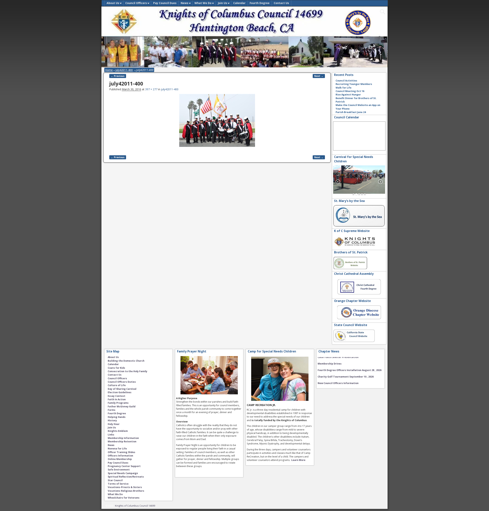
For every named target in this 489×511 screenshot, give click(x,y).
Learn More (298, 460)
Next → (318, 76)
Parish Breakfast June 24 (351, 112)
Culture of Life (117, 385)
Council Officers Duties (122, 381)
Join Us (222, 3)
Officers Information (120, 455)
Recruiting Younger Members (354, 84)
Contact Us (281, 3)
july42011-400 (124, 70)
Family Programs (118, 402)
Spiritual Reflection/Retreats (126, 476)
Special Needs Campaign (123, 473)
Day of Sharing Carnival (122, 389)
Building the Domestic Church (126, 360)
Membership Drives (330, 359)
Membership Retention (122, 441)
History (112, 420)
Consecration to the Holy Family (127, 371)
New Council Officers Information (338, 378)
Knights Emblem (118, 431)
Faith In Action (117, 399)
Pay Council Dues (164, 3)
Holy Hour (114, 424)
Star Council (115, 480)
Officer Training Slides (121, 452)
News (184, 3)
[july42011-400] (217, 122)
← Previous (118, 76)
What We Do (202, 3)
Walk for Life (343, 87)
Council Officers (136, 3)
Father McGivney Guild (121, 406)
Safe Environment (119, 469)
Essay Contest (116, 396)
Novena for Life (117, 448)
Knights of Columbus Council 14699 (135, 505)
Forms (111, 410)
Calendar (239, 3)
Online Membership (120, 459)
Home (109, 70)
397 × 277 (151, 89)
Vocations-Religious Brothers (126, 490)
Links (111, 434)
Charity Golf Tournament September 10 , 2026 (346, 372)
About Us (113, 3)
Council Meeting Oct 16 (350, 91)
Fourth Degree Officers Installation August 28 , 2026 (349, 365)
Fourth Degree (260, 3)
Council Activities (346, 80)
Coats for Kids (116, 367)
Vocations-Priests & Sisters (125, 487)
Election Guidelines (119, 392)
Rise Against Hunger (348, 94)
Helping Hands (116, 417)
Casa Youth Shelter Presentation (338, 385)
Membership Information (123, 438)
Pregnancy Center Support (124, 466)
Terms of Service (118, 483)
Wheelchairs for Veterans (123, 497)
